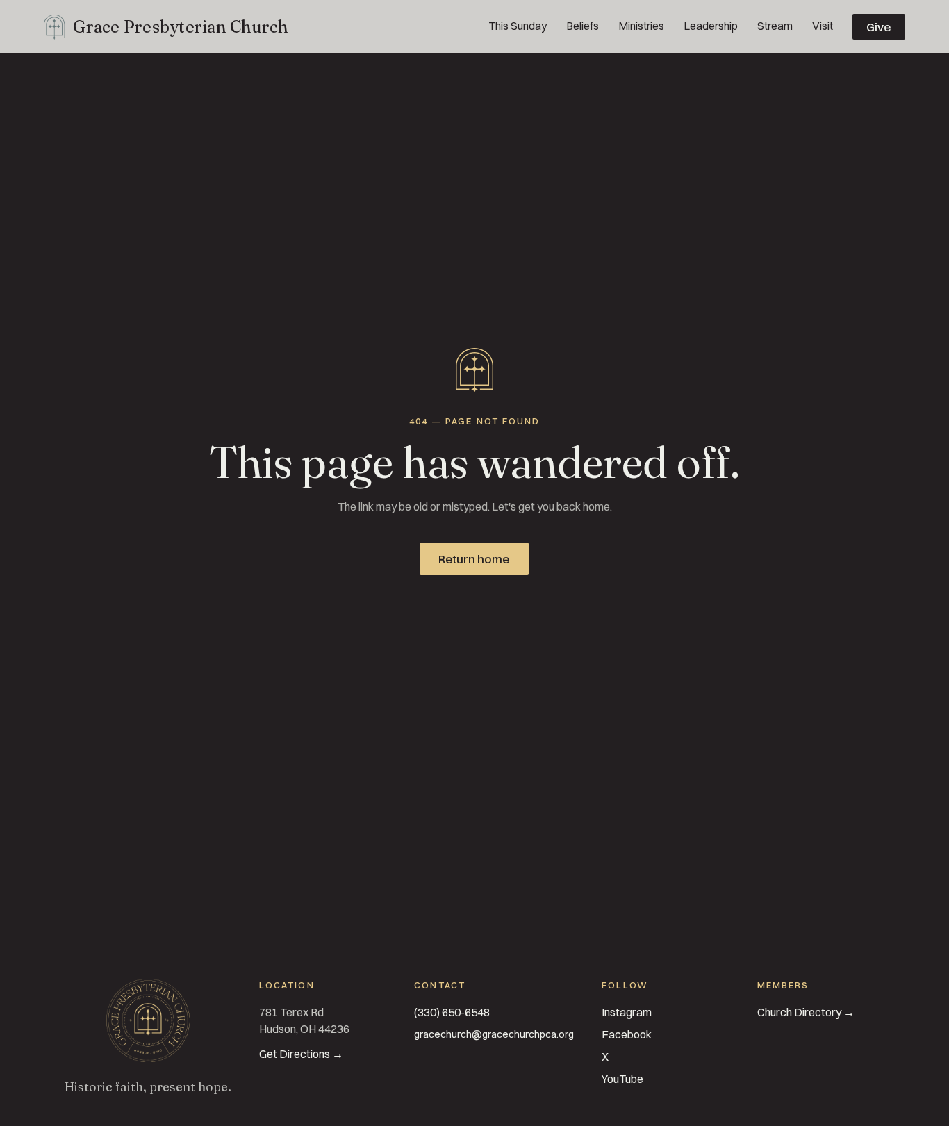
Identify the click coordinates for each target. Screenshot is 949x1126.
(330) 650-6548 (452, 1012)
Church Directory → (806, 1012)
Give (878, 26)
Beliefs (582, 26)
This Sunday (518, 26)
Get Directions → (301, 1054)
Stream (775, 26)
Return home (475, 559)
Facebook (627, 1034)
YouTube (622, 1079)
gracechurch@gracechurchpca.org (494, 1034)
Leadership (711, 26)
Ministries (641, 26)
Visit (822, 26)
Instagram (627, 1012)
